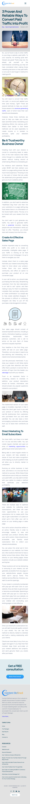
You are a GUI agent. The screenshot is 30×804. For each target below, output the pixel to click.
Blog (3, 27)
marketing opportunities (17, 446)
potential (11, 225)
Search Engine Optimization (12, 27)
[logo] (8, 2)
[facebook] (11, 791)
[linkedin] (19, 791)
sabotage (5, 373)
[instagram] (13, 791)
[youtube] (16, 791)
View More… (5, 716)
